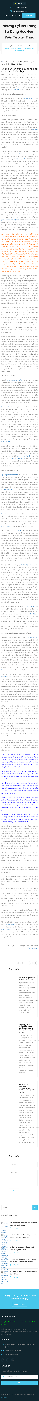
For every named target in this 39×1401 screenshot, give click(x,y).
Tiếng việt (21, 3)
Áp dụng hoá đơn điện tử (9, 475)
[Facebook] (12, 16)
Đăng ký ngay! (19, 1304)
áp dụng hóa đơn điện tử (15, 380)
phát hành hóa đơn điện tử (10, 220)
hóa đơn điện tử (16, 90)
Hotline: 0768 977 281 (20, 7)
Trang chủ (10, 46)
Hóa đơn (4, 514)
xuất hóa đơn (5, 442)
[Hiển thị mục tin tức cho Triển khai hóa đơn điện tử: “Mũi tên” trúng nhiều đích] (5, 1254)
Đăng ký (29, 16)
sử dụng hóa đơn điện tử (9, 236)
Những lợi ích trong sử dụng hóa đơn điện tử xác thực (19, 70)
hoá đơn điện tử (29, 606)
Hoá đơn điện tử (22, 154)
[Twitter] (19, 16)
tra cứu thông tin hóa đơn (9, 490)
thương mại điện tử (23, 456)
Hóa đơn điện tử (23, 46)
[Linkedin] (15, 16)
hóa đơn (35, 130)
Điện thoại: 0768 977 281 (13, 1351)
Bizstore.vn (4, 1397)
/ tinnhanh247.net (32, 948)
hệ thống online (21, 159)
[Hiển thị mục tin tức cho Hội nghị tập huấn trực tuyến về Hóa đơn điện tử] (5, 1277)
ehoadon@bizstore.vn (20, 11)
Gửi (14, 1191)
